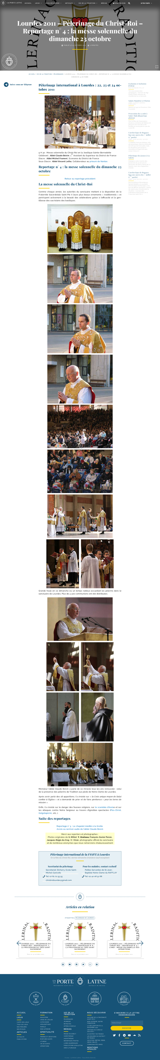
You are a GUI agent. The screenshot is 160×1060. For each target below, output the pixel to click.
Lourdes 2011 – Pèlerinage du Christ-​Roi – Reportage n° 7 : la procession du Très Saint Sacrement (36, 946)
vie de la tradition (69, 1013)
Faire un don (120, 3)
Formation (46, 1013)
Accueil (28, 3)
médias (68, 1029)
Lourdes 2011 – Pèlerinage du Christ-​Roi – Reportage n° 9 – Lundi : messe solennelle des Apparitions (124, 946)
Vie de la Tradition (87, 3)
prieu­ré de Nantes (99, 161)
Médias (104, 3)
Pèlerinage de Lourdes (85, 918)
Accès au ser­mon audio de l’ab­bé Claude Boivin (80, 829)
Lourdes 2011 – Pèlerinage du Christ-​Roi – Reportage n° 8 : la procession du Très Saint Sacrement (80, 946)
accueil (32, 74)
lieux (20, 1017)
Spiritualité (47, 1032)
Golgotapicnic (45, 813)
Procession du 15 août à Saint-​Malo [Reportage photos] (137, 115)
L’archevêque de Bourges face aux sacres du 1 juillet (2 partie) (139, 134)
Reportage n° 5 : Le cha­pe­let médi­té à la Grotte (80, 826)
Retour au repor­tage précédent (80, 179)
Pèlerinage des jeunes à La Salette (139, 157)
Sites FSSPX (145, 3)
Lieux (37, 3)
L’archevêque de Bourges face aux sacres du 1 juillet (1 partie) (139, 174)
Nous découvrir (52, 3)
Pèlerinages (58, 74)
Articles (69, 3)
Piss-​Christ (115, 810)
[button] (129, 3)
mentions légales (92, 1048)
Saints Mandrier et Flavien (139, 101)
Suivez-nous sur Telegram (21, 84)
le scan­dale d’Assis (104, 807)
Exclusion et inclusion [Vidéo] (137, 85)
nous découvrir (96, 1013)
